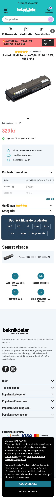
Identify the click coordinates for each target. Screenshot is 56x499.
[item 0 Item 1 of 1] (28, 89)
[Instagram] (13, 368)
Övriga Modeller (38, 233)
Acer (12, 233)
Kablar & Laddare (42, 34)
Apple (46, 226)
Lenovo (23, 233)
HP (19, 123)
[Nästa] (52, 31)
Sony (36, 226)
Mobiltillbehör (26, 34)
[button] (28, 172)
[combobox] (28, 19)
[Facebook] (5, 368)
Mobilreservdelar (10, 34)
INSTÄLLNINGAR (28, 491)
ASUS (9, 226)
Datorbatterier (8, 123)
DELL (19, 226)
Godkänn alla (28, 483)
